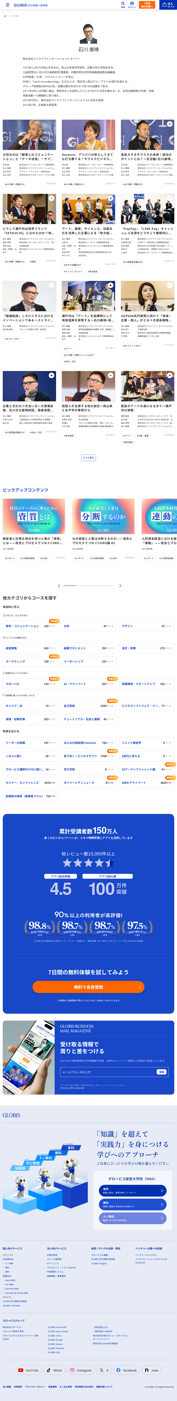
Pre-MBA (9, 1284)
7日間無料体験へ (147, 5)
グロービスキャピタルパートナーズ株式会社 (20, 1337)
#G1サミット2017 (132, 345)
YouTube (32, 1370)
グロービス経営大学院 (13, 1331)
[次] (118, 585)
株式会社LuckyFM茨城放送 (105, 1343)
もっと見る (88, 457)
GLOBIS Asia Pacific (57, 1327)
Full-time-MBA (12, 1288)
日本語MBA (8, 1259)
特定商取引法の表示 (84, 1387)
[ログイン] (132, 5)
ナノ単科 (114, 1218)
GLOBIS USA (54, 1352)
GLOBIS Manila (55, 1344)
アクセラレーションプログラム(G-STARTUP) (151, 1261)
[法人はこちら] (168, 5)
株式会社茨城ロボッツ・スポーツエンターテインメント (110, 1337)
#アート (68, 348)
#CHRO (43, 558)
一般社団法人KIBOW (102, 1331)
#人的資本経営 (27, 558)
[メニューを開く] (7, 4)
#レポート (10, 558)
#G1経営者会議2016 (14, 432)
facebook (130, 1370)
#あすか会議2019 (72, 264)
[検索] (123, 5)
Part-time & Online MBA (16, 1293)
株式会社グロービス (12, 1327)
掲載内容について (104, 1387)
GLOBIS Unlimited (11, 1305)
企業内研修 (52, 1255)
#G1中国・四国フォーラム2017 (79, 355)
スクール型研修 (54, 1259)
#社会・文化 (70, 361)
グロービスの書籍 (99, 1255)
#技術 (33, 261)
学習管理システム (55, 1271)
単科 (118, 1204)
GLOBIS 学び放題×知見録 (14, 1301)
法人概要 (7, 1387)
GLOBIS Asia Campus (58, 1331)
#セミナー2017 (12, 338)
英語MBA (7, 1276)
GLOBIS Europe (55, 1339)
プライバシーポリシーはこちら (72, 1088)
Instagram (84, 1370)
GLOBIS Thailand (56, 1348)
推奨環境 (52, 1387)
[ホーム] (5, 16)
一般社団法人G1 (100, 1327)
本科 (119, 1190)
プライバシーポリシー (35, 1387)
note (155, 1370)
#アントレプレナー (73, 271)
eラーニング (53, 1263)
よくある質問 (65, 1387)
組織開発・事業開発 (56, 1276)
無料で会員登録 (88, 987)
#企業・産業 (142, 435)
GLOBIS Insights (99, 1263)
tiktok (57, 1370)
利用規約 (18, 1387)
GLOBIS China (54, 1335)
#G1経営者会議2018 (133, 262)
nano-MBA (10, 1280)
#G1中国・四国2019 (14, 184)
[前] (59, 585)
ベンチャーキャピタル (146, 1255)
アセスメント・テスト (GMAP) (61, 1267)
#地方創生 (93, 271)
